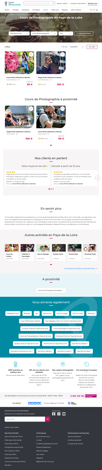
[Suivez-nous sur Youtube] (64, 414)
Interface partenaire (74, 440)
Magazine (39, 458)
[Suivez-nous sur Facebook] (53, 414)
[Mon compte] (90, 10)
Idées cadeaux (76, 10)
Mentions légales (42, 451)
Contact (39, 440)
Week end (55, 10)
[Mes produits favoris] (93, 10)
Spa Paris (8, 465)
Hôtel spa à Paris (10, 454)
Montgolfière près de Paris (14, 447)
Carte (93, 47)
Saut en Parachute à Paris (14, 436)
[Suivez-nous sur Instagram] (59, 414)
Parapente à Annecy (12, 458)
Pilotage (16, 10)
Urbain (45, 10)
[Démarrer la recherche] (53, 3)
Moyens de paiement (43, 447)
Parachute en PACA (11, 444)
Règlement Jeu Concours (45, 461)
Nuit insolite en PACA (12, 451)
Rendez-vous (92, 3)
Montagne (36, 10)
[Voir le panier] (96, 10)
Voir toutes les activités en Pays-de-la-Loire (79, 268)
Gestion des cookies (12, 427)
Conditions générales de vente (46, 444)
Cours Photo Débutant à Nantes (23, 184)
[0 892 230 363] (82, 395)
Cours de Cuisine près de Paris (15, 461)
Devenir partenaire (74, 436)
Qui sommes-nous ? (43, 436)
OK (47, 419)
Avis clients (40, 454)
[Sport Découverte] (13, 3)
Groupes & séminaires (78, 3)
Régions (65, 10)
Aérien (7, 10)
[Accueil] (5, 14)
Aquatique (25, 10)
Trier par (64, 47)
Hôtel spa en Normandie (13, 440)
